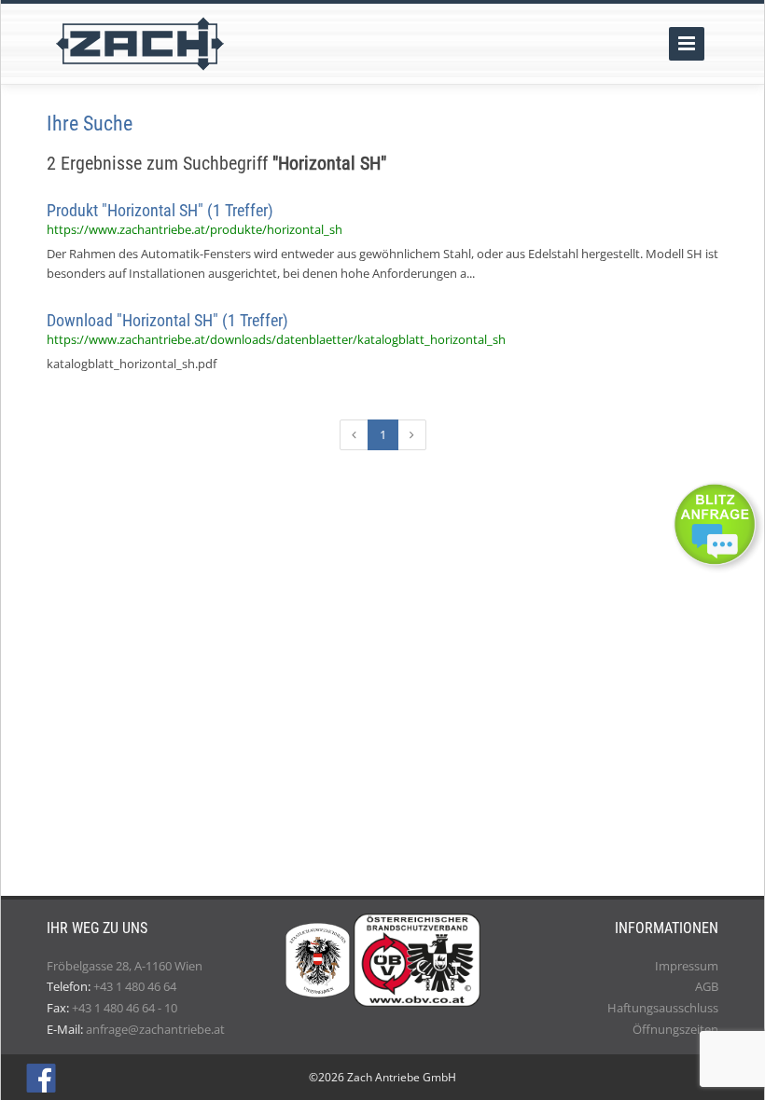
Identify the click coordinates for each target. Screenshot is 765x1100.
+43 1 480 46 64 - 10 (124, 1007)
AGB (706, 986)
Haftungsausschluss (662, 1007)
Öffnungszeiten (675, 1029)
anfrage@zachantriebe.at (155, 1029)
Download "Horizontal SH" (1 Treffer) (167, 320)
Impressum (686, 965)
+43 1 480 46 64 (134, 986)
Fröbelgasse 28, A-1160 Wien (124, 965)
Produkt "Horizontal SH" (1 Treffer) (160, 210)
